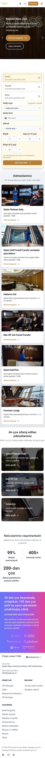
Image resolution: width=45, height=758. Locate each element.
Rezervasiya (33, 3)
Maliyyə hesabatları (10, 726)
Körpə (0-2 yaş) (9, 144)
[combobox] (21, 108)
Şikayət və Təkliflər (10, 730)
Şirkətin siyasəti (8, 714)
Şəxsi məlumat (21, 163)
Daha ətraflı (11, 465)
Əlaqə (4, 737)
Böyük (5, 134)
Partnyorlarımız (8, 722)
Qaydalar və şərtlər (10, 718)
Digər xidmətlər (14, 46)
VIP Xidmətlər (7, 686)
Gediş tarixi (8, 113)
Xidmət (6, 123)
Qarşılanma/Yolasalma (12, 693)
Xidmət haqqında (15, 38)
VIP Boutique (7, 697)
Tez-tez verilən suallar (33, 686)
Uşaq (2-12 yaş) (30, 134)
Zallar (4, 689)
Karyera (5, 733)
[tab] (22, 78)
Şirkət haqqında (8, 710)
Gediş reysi (8, 103)
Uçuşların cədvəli (35, 103)
